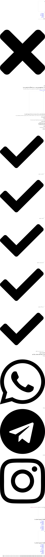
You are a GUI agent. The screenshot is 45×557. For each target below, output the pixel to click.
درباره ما (43, 16)
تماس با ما (42, 17)
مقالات (43, 523)
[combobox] (41, 19)
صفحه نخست (42, 13)
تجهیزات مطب (42, 14)
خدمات (43, 521)
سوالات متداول (42, 15)
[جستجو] (44, 85)
